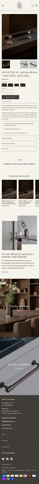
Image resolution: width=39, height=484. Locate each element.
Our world (4, 440)
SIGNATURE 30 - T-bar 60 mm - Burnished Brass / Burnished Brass (9, 202)
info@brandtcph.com (8, 421)
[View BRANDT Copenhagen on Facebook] (7, 459)
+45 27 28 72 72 (6, 425)
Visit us (19, 310)
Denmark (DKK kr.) (6, 464)
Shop (3, 434)
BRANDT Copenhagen (10, 467)
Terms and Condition (19, 470)
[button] (32, 5)
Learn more (20, 368)
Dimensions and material (8, 143)
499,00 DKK (5, 205)
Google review (11, 453)
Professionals (5, 447)
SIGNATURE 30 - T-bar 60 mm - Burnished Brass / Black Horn (25, 202)
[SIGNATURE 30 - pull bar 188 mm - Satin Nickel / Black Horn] (6, 64)
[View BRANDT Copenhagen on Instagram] (3, 459)
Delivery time (5, 148)
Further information (7, 138)
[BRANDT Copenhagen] (19, 5)
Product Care (10, 470)
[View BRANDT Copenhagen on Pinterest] (11, 459)
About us (5, 272)
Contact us (4, 470)
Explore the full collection (19, 176)
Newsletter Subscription (9, 418)
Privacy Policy (28, 470)
